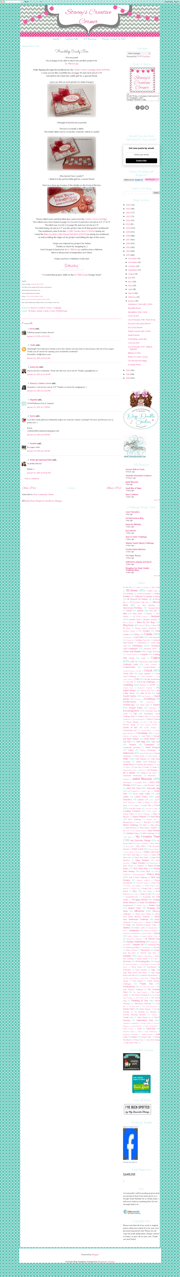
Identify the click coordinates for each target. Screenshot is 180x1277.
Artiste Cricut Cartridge (96, 219)
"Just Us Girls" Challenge (136, 537)
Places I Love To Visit (114, 39)
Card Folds (139, 637)
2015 (128, 247)
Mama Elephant (139, 817)
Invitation (126, 779)
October (131, 266)
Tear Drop (144, 978)
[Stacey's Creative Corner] (130, 1159)
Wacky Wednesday (151, 1026)
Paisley (145, 855)
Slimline (126, 928)
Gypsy (131, 750)
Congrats (144, 654)
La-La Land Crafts (141, 794)
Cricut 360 (128, 673)
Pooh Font (156, 883)
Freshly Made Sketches (136, 549)
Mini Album (155, 825)
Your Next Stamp (153, 1040)
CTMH (136, 679)
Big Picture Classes (140, 616)
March (131, 293)
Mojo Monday (154, 830)
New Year (129, 846)
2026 (128, 205)
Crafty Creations (150, 664)
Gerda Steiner (150, 739)
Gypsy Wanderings (148, 750)
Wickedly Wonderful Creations (138, 475)
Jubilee (139, 785)
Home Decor (128, 764)
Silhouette (139, 911)
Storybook (145, 950)
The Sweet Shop (142, 998)
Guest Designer (152, 747)
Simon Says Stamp (143, 914)
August (131, 274)
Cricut (52, 311)
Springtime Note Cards (137, 312)
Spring (157, 933)
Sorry (125, 931)
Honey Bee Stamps (145, 765)
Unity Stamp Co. (144, 1017)
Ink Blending (152, 770)
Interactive (152, 776)
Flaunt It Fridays (153, 719)
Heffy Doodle (153, 756)
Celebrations (142, 643)
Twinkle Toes (128, 1017)
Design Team (128, 688)
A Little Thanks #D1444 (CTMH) (34, 296)
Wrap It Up (138, 1040)
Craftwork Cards (130, 664)
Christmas (137, 645)
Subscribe (141, 161)
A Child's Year (151, 591)
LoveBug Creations (131, 811)
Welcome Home (128, 1032)
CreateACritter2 (149, 667)
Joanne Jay (34, 367)
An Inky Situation (146, 605)
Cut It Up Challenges (146, 682)
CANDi (136, 634)
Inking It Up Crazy (149, 773)
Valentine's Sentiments (131, 1023)
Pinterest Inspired (143, 880)
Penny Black (145, 871)
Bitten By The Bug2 (146, 622)
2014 (128, 251)
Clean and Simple (132, 651)
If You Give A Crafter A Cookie (144, 767)
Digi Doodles (146, 696)
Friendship (142, 733)
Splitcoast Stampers (151, 931)
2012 (128, 370)
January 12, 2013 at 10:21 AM (38, 358)
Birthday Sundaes (150, 620)
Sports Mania (147, 933)
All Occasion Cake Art (139, 602)
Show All (157, 500)
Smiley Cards (140, 928)
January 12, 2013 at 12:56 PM (38, 391)
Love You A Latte (151, 808)
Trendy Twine (129, 1009)
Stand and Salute (132, 947)
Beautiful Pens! (134, 308)
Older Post (29, 488)
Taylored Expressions (148, 975)
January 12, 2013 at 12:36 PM (39, 374)
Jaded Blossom (132, 482)
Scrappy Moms (140, 899)
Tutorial (154, 1015)
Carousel (129, 640)
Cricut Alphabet (144, 674)
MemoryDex (128, 822)
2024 (128, 212)
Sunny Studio (142, 959)
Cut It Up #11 (133, 316)
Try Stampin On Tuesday (145, 1012)
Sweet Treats (136, 967)
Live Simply (135, 805)
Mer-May (147, 822)
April (130, 289)
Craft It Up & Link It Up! (147, 662)
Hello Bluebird (140, 759)
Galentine (135, 736)
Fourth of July (130, 727)
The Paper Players (133, 555)
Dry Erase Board (135, 327)
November (132, 262)
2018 (128, 236)
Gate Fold (146, 736)
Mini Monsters (131, 828)
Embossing (152, 708)
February (132, 297)
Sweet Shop (144, 964)
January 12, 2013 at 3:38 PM (38, 407)
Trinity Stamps (145, 1009)
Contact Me (71, 39)
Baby (125, 613)
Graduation (149, 744)
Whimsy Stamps (147, 1034)
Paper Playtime (142, 860)
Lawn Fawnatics (133, 512)
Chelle (32, 345)
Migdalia (33, 400)
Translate (146, 56)
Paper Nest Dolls (141, 857)
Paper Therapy (138, 863)
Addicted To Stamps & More (147, 596)
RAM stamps (147, 891)
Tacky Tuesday (141, 970)
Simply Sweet (138, 922)
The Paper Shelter (140, 992)
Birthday (155, 616)
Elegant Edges (136, 708)
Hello (125, 758)
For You (153, 722)
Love (157, 805)
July (129, 278)
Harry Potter (139, 756)
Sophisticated (152, 928)
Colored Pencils (131, 654)
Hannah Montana (146, 753)
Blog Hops (128, 625)
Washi (139, 1029)
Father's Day (143, 716)
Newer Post (114, 488)
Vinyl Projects (137, 1026)
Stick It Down (131, 950)
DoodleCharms (129, 702)
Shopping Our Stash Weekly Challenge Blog (137, 569)
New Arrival (155, 843)
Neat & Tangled (142, 843)
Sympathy (127, 970)
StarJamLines (146, 947)
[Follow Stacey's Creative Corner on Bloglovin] (133, 181)
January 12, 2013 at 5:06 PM (38, 434)
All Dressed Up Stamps (137, 599)
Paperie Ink (154, 863)
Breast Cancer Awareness (145, 628)
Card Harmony (154, 637)
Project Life (146, 888)
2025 (128, 209)
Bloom (141, 625)
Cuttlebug (128, 684)
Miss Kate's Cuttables (148, 828)
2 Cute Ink (127, 587)
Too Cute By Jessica (150, 1006)
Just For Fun (133, 788)
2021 (128, 224)
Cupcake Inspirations (152, 679)
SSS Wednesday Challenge (132, 939)
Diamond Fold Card (147, 690)
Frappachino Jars (130, 730)
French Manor (146, 730)
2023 (128, 216)
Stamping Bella (154, 945)
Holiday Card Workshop (146, 762)
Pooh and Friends (142, 883)
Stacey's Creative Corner (88, 17)
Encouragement (131, 710)
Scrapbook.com (132, 897)
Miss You (126, 831)
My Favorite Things (140, 840)
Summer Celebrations (145, 956)
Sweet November (132, 964)
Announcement (154, 608)
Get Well (127, 742)
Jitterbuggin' (127, 782)
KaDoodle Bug (153, 788)
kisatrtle (33, 443)
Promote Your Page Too (130, 1162)
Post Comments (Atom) (44, 494)
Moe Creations (132, 494)
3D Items (32, 311)
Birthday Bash (134, 620)
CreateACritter (129, 667)
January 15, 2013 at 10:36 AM (39, 473)
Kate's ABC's (146, 791)
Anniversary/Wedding (132, 608)
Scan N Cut (145, 894)
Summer (127, 956)
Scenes (157, 894)
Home (56, 39)
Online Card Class (152, 852)
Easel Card (144, 705)
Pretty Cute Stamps (133, 886)
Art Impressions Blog (135, 518)
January (131, 301)
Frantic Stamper (150, 727)
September (132, 270)
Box (147, 625)
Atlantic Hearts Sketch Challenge (140, 543)
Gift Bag (140, 741)
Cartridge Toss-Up (142, 640)
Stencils (157, 947)
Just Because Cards (152, 785)
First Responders (138, 719)
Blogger (95, 1254)
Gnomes (132, 744)
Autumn (140, 611)
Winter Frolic (146, 1037)
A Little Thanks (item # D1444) (80, 231)
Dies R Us (145, 693)
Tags (153, 970)
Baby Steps (137, 614)
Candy (46, 311)
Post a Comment (32, 478)
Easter (156, 704)
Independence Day (129, 770)
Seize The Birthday (148, 902)
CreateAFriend (128, 671)
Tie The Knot (134, 1006)
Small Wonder (134, 335)
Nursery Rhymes (154, 849)
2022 (128, 220)
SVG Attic (154, 959)
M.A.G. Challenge (144, 814)
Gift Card (155, 742)
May (130, 285)
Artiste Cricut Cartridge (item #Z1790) (92, 70)
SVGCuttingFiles (142, 961)
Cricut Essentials (146, 676)
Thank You (146, 983)
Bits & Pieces (128, 622)
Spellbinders (134, 930)
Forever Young (129, 725)
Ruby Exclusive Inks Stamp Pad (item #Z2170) (65, 234)
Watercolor (151, 1028)
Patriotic (140, 866)
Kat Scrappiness (133, 791)
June (130, 281)
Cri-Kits (138, 671)
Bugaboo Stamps (129, 631)
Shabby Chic (141, 905)
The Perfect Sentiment (140, 995)
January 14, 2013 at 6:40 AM (38, 451)
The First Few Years (147, 987)
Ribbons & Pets (134, 353)
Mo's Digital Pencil (138, 831)
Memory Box (152, 819)
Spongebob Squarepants (131, 933)
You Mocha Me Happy (137, 361)
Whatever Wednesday (130, 1034)
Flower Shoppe (132, 722)
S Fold (135, 894)
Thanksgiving (129, 986)
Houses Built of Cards (135, 469)
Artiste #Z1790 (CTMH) (37, 284)
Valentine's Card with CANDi (140, 304)
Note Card (137, 849)
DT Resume (90, 39)
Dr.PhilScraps (61, 311)
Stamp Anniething (136, 941)
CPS (132, 662)
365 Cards (156, 587)
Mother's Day (133, 833)
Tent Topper (138, 981)
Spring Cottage (132, 936)
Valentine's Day (144, 1020)
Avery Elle (153, 611)
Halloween (128, 753)
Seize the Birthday (133, 524)
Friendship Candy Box (137, 339)
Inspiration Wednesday (132, 776)
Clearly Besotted (153, 652)
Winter (134, 1037)
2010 (128, 378)
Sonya (32, 329)
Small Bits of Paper (134, 488)
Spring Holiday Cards (149, 936)
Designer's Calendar (145, 688)
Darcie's (143, 685)
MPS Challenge (148, 833)
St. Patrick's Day (152, 939)
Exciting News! (134, 364)
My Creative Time (148, 836)
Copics (155, 657)
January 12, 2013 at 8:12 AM (38, 336)
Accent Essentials (144, 594)
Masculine (155, 817)
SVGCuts (127, 961)
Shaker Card (154, 905)
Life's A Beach (144, 802)
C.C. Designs (144, 631)
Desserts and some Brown (139, 323)
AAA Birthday (128, 594)
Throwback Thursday (142, 1004)
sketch (148, 922)
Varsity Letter (146, 1023)
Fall (135, 713)
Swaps (157, 961)
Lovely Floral (151, 811)
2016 (128, 243)
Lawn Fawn (141, 796)
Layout (140, 799)
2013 (128, 255)
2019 (128, 232)
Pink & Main (153, 874)
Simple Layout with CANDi (139, 331)
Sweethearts (151, 967)
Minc (145, 825)
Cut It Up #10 (133, 343)
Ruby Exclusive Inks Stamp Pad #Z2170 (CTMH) (37, 299)
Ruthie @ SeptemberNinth (41, 460)
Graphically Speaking (131, 747)
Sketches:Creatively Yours (146, 925)
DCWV (153, 685)
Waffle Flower (128, 1029)
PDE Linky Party (140, 868)
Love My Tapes (135, 808)
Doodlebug (149, 699)
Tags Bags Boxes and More (135, 973)
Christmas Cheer (149, 649)
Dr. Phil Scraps (71, 63)
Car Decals (127, 637)
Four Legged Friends (148, 725)
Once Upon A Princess (133, 852)
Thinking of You (139, 1000)
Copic (143, 658)
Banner (149, 614)
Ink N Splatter (129, 773)
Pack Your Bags (133, 855)
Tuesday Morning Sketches (134, 1015)
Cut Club (129, 682)
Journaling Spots (140, 782)
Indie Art (142, 770)
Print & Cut (136, 888)
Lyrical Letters (128, 814)
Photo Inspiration (139, 874)
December (132, 258)
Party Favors (128, 866)
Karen (32, 416)
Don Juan (137, 699)
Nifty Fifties (141, 846)
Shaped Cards (134, 908)
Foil (144, 722)
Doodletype (150, 702)
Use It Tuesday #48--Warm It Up (141, 320)
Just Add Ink (131, 530)
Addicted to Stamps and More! (138, 562)
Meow (139, 822)
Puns (134, 891)
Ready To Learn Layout (138, 357)
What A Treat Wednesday (147, 1032)
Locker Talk (146, 805)
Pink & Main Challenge (138, 877)
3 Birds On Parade (142, 587)
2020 (128, 228)
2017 (128, 240)
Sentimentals (128, 905)
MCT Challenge (134, 819)
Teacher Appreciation (130, 978)
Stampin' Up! (138, 944)
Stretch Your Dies (148, 953)
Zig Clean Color (132, 1043)
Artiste (39, 311)
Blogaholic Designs (106, 1261)
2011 (127, 374)
